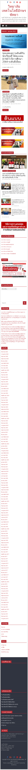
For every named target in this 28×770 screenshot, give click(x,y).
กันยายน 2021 (4, 464)
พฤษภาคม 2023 (5, 430)
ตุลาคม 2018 (4, 531)
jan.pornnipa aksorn (16, 64)
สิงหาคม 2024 (4, 402)
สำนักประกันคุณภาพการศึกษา (8, 722)
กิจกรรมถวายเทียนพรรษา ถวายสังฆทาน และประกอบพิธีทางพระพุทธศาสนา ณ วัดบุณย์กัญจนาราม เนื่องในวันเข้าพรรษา (13, 317)
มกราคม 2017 (4, 577)
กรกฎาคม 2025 (4, 379)
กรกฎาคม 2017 (4, 563)
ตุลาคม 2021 (4, 462)
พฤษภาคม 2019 (5, 515)
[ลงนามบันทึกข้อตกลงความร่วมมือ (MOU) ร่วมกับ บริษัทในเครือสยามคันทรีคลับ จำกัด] (14, 156)
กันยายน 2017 (4, 558)
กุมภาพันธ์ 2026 (5, 363)
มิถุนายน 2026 (4, 356)
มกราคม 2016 (4, 604)
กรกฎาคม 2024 (4, 404)
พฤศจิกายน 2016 (5, 581)
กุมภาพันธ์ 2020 (5, 494)
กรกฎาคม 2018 (4, 538)
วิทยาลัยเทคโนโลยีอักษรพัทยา (14, 10)
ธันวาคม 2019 (4, 499)
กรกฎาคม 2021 (4, 469)
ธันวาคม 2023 (4, 416)
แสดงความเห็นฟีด (5, 649)
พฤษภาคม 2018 (5, 542)
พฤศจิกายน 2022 (5, 443)
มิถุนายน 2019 (4, 512)
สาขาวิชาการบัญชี (5, 242)
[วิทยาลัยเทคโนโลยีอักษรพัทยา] (3, 25)
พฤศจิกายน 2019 (5, 501)
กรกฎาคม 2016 (4, 591)
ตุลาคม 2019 (4, 503)
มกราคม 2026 (4, 365)
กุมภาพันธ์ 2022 (5, 453)
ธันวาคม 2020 (4, 478)
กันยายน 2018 (4, 533)
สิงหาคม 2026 (4, 351)
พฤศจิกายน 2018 (5, 529)
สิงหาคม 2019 (4, 508)
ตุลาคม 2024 (4, 397)
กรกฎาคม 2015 (4, 618)
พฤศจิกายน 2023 (5, 418)
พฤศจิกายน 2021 (5, 460)
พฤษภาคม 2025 (5, 384)
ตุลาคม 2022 (4, 446)
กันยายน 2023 (4, 420)
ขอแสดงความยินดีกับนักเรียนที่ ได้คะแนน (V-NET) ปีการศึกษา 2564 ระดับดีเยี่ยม (13, 57)
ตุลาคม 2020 (4, 480)
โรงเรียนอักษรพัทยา (5, 697)
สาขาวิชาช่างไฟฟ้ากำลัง (7, 251)
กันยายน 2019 (4, 506)
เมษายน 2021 (4, 473)
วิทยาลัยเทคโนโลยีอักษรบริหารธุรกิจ (9, 704)
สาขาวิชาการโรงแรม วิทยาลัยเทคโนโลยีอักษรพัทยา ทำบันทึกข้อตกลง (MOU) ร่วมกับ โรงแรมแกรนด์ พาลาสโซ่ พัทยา (18, 212)
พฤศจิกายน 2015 (5, 609)
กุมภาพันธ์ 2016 (5, 602)
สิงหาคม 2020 (4, 485)
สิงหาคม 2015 (4, 616)
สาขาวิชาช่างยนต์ (5, 249)
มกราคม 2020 (4, 496)
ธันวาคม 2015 (4, 607)
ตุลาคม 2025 (4, 372)
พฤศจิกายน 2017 (5, 554)
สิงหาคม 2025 (4, 377)
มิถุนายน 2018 (4, 540)
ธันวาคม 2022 (4, 441)
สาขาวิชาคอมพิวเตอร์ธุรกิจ (7, 244)
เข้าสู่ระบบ (3, 645)
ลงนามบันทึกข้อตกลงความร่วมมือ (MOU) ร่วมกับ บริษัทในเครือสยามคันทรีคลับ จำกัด (13, 175)
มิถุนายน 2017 (4, 565)
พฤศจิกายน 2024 (5, 395)
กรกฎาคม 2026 (4, 354)
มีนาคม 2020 (4, 492)
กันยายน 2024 (4, 400)
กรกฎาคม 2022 (4, 450)
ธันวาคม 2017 (4, 552)
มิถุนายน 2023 (4, 427)
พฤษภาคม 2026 (5, 358)
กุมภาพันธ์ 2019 (5, 522)
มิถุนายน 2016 (4, 593)
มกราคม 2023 (4, 439)
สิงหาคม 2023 (4, 423)
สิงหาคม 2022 (4, 448)
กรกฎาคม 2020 (4, 487)
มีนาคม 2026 (4, 361)
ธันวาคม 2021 (4, 457)
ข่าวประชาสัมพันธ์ (11, 170)
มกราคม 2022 (4, 455)
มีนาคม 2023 (4, 434)
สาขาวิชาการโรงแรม (6, 246)
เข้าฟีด (2, 647)
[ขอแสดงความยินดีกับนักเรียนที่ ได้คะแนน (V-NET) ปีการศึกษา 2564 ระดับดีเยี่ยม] (14, 35)
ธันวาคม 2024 (4, 393)
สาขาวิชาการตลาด (5, 240)
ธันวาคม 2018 (4, 526)
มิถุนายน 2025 (4, 381)
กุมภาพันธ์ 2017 (5, 575)
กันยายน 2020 (4, 483)
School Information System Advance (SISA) (11, 715)
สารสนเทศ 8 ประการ (6, 720)
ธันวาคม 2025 (4, 368)
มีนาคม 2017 (4, 572)
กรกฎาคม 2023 (4, 425)
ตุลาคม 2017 (4, 556)
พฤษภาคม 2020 (5, 489)
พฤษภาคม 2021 (5, 471)
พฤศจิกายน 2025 (5, 370)
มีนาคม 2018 (4, 545)
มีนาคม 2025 (4, 386)
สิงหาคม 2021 (4, 466)
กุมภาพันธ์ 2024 (5, 411)
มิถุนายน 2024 (4, 407)
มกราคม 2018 (4, 549)
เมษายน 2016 (4, 598)
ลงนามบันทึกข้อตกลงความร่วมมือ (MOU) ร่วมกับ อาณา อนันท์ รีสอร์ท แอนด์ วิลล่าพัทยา (18, 202)
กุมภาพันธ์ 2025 (5, 388)
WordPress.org (4, 652)
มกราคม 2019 (4, 524)
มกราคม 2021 (4, 476)
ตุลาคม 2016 (4, 584)
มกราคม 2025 (4, 391)
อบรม (2, 634)
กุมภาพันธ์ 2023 (5, 437)
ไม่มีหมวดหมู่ (4, 636)
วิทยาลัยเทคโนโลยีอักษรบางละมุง (9, 706)
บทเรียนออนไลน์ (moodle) (7, 718)
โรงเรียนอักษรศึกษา (5, 694)
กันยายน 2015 (4, 614)
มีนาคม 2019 (4, 519)
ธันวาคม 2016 (4, 579)
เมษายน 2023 (4, 432)
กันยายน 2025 (4, 374)
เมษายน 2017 (4, 570)
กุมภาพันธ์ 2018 (5, 547)
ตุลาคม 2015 (4, 611)
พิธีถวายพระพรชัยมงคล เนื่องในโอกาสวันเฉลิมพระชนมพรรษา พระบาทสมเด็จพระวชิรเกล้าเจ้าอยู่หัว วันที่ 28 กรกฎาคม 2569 (13, 323)
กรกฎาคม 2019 (4, 510)
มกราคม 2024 (4, 414)
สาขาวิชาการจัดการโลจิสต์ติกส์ (8, 253)
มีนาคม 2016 (4, 600)
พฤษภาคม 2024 (5, 409)
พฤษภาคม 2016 (5, 595)
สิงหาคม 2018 (4, 535)
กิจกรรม (4, 170)
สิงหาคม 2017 (4, 561)
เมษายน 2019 (4, 517)
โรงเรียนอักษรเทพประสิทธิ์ (7, 699)
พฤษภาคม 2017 (5, 568)
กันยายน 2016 (4, 586)
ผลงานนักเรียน (6, 50)
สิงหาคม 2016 (4, 588)
